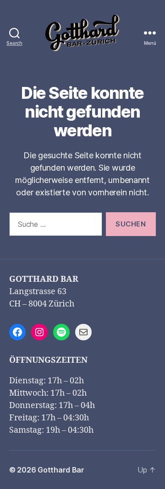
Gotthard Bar (61, 469)
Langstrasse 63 (37, 291)
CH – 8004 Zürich (41, 304)
